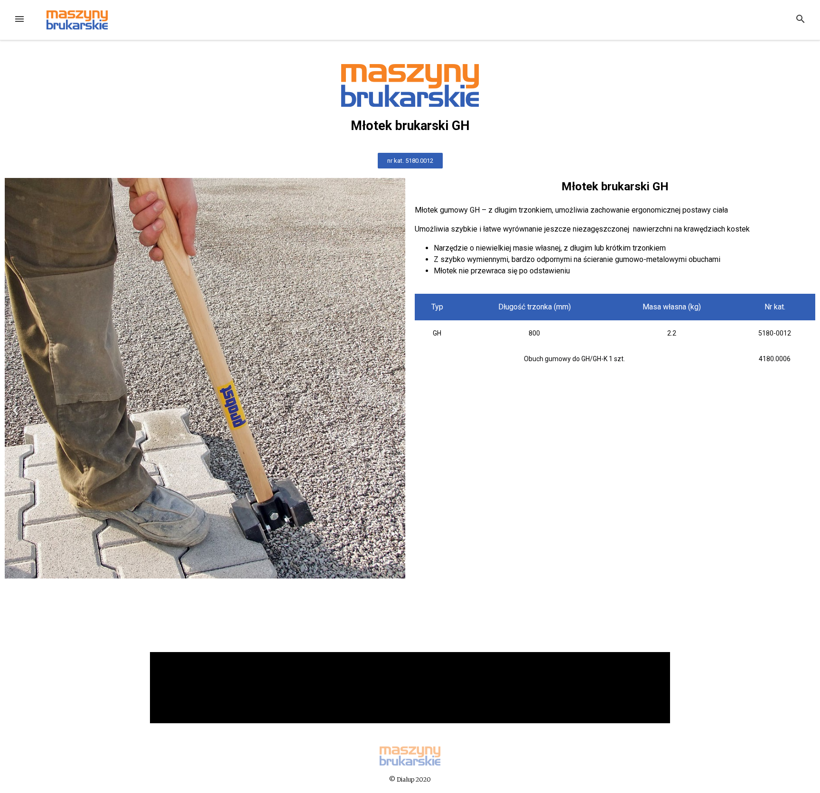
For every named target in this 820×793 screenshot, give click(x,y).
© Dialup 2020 (410, 779)
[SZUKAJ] (800, 20)
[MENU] (19, 20)
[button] (410, 160)
